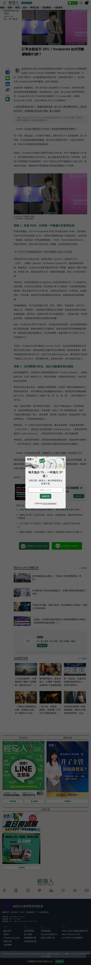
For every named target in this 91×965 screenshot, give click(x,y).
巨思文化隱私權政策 (50, 503)
